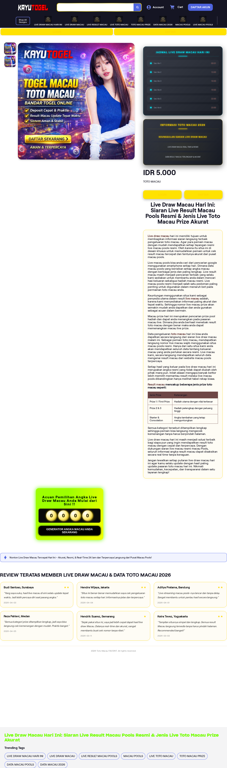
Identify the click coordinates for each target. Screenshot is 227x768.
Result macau (156, 384)
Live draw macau (159, 235)
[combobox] (95, 7)
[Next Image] (132, 101)
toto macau (178, 333)
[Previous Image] (21, 101)
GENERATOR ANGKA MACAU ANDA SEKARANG (69, 531)
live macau (193, 298)
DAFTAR (170, 31)
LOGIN (57, 31)
